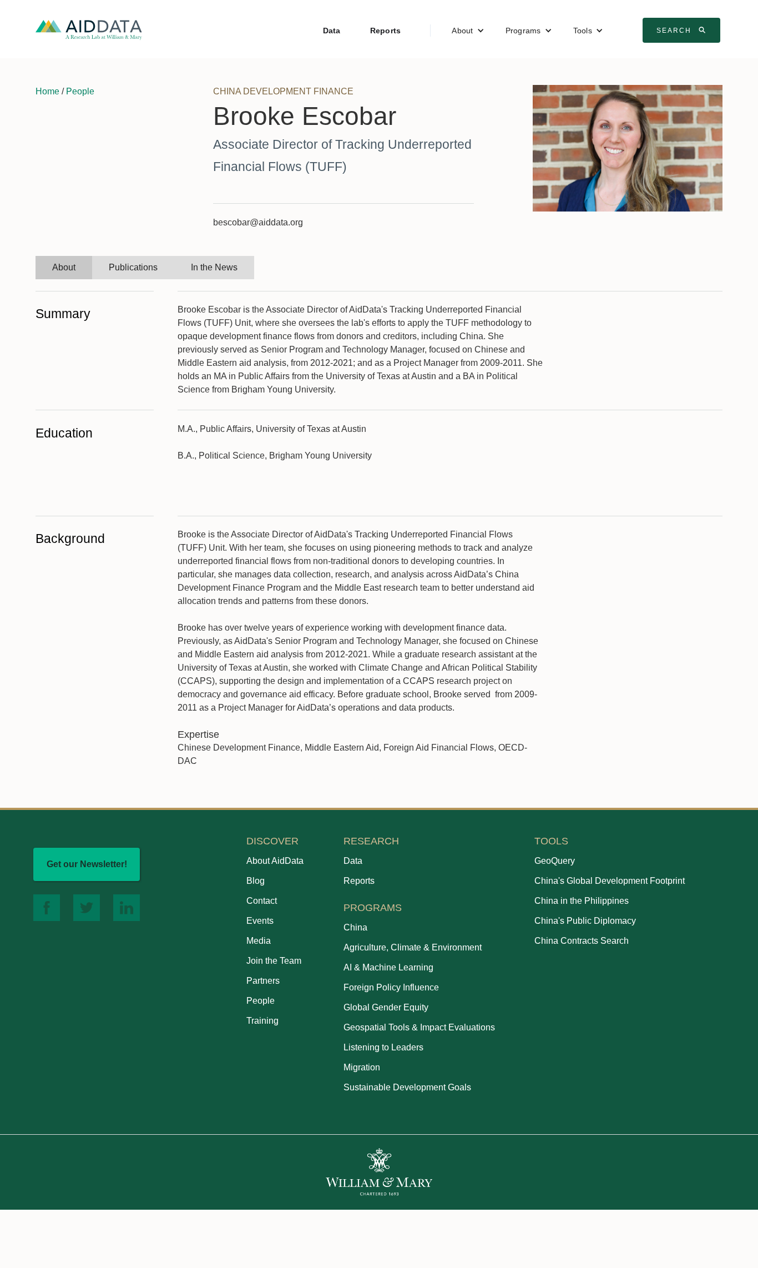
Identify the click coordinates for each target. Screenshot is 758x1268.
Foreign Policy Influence (391, 987)
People (80, 91)
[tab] (64, 267)
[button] (467, 30)
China (355, 927)
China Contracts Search (581, 940)
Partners (263, 980)
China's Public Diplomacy (585, 920)
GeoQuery (554, 861)
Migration (361, 1067)
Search (682, 30)
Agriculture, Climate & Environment (412, 947)
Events (260, 920)
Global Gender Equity (385, 1007)
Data (332, 30)
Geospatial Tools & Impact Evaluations (419, 1027)
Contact (261, 900)
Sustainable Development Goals (407, 1087)
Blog (255, 880)
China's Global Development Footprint (609, 880)
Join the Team (273, 960)
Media (258, 940)
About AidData (275, 861)
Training (262, 1020)
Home (47, 91)
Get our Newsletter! (87, 864)
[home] (89, 29)
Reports (385, 30)
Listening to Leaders (383, 1047)
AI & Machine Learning (388, 967)
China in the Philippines (581, 900)
